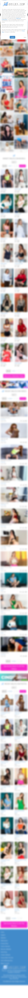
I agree (12, 37)
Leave (25, 37)
